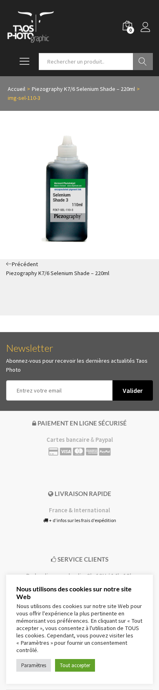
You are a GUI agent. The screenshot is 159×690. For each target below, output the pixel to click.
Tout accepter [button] (75, 665)
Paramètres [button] (33, 665)
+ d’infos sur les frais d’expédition (82, 520)
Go (143, 61)
